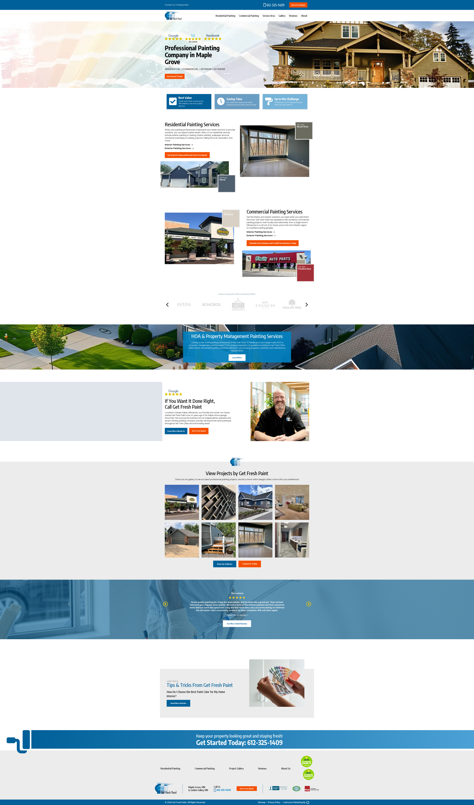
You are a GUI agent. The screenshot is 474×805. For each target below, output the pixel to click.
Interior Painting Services (177, 145)
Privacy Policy (274, 802)
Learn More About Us (176, 431)
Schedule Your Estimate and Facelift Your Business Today (272, 243)
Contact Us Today (249, 564)
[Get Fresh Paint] (173, 19)
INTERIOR (206, 69)
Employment (182, 5)
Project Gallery (236, 768)
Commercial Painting (249, 15)
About (304, 15)
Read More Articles (178, 703)
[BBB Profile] (275, 788)
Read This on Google (236, 615)
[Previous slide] (167, 304)
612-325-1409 (275, 5)
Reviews (293, 15)
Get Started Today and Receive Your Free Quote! (187, 155)
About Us (285, 768)
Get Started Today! (175, 76)
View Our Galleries (224, 564)
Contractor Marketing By (294, 802)
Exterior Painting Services (178, 148)
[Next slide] (306, 304)
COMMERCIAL (190, 69)
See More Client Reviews (237, 624)
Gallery (282, 15)
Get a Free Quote (298, 5)
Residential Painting (225, 15)
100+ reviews (193, 41)
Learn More (237, 357)
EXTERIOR (219, 69)
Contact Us (170, 5)
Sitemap (261, 802)
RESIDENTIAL (172, 69)
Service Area (269, 15)
